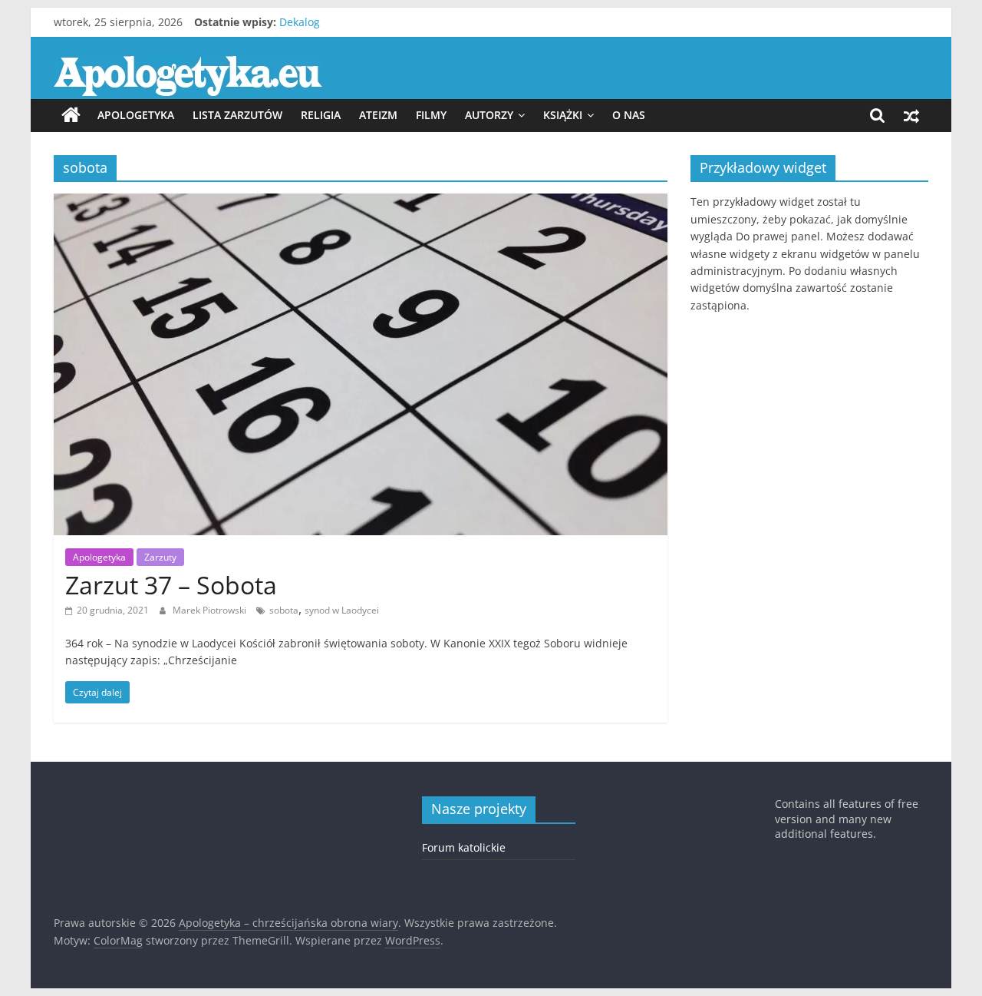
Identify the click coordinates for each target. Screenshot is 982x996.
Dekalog (299, 22)
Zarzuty (160, 557)
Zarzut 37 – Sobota (171, 584)
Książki (562, 115)
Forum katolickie (464, 847)
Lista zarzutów (237, 115)
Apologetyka (135, 115)
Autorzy (489, 115)
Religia (321, 115)
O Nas (628, 115)
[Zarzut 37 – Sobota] (360, 202)
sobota (283, 610)
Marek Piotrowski (211, 610)
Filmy (431, 115)
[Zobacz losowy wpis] (911, 115)
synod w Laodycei (342, 610)
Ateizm (378, 115)
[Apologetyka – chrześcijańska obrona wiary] (71, 115)
